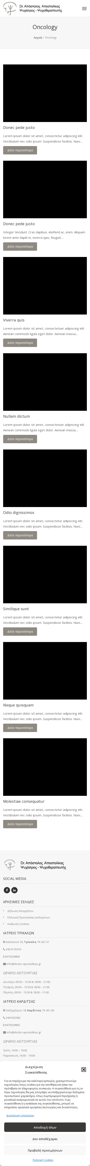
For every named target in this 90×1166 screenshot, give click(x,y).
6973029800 (12, 956)
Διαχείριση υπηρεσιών (20, 1115)
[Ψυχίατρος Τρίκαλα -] (37, 8)
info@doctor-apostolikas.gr (23, 964)
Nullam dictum (16, 416)
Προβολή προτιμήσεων (45, 1150)
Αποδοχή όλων (45, 1127)
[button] (84, 1069)
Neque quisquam (18, 705)
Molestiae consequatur (24, 801)
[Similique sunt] (45, 574)
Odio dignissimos (18, 512)
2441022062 (13, 1018)
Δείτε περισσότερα (20, 150)
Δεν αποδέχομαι (45, 1139)
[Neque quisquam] (45, 671)
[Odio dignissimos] (45, 478)
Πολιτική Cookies (43, 1160)
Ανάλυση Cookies (18, 924)
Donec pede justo (19, 127)
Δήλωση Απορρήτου (20, 911)
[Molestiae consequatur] (45, 767)
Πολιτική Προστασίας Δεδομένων (28, 917)
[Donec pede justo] (45, 93)
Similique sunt (16, 608)
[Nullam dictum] (45, 382)
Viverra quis (13, 319)
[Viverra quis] (45, 286)
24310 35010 (13, 949)
